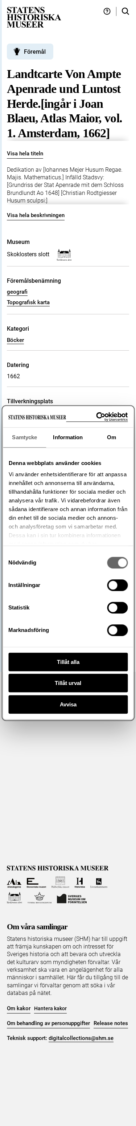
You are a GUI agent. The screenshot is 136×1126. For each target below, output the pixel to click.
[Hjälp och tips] (107, 11)
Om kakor (18, 1008)
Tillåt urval (68, 683)
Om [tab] (111, 437)
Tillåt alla (68, 662)
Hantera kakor (50, 1008)
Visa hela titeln (25, 153)
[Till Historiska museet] (80, 882)
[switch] (117, 585)
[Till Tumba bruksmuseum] (39, 898)
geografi (17, 292)
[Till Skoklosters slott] (14, 898)
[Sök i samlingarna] (125, 11)
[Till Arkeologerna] (14, 882)
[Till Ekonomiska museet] (36, 882)
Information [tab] (68, 437)
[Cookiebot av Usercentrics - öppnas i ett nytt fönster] (97, 417)
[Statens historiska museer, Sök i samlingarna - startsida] (34, 17)
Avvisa (68, 704)
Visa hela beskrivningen (36, 215)
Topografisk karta (28, 302)
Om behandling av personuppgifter (48, 1023)
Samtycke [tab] (24, 437)
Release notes (111, 1023)
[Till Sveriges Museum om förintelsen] (72, 898)
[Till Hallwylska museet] (60, 882)
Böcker (15, 340)
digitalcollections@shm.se (81, 1038)
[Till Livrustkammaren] (99, 882)
